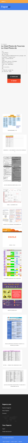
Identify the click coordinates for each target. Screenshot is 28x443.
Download (14, 76)
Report (14, 81)
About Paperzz (5, 410)
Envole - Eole (12, 245)
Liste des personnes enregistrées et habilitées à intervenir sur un (14, 385)
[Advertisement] (14, 27)
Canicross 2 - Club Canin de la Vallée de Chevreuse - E (14, 151)
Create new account (7, 431)
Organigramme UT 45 (12, 130)
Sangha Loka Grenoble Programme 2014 (12, 224)
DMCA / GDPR (14, 441)
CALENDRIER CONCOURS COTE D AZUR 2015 (12, 278)
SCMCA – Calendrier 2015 (12, 204)
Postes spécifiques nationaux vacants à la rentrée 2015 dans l (14, 344)
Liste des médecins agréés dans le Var (12, 185)
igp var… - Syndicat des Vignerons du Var (12, 365)
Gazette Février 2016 (12, 310)
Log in (3, 428)
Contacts (4, 413)
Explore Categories (6, 408)
